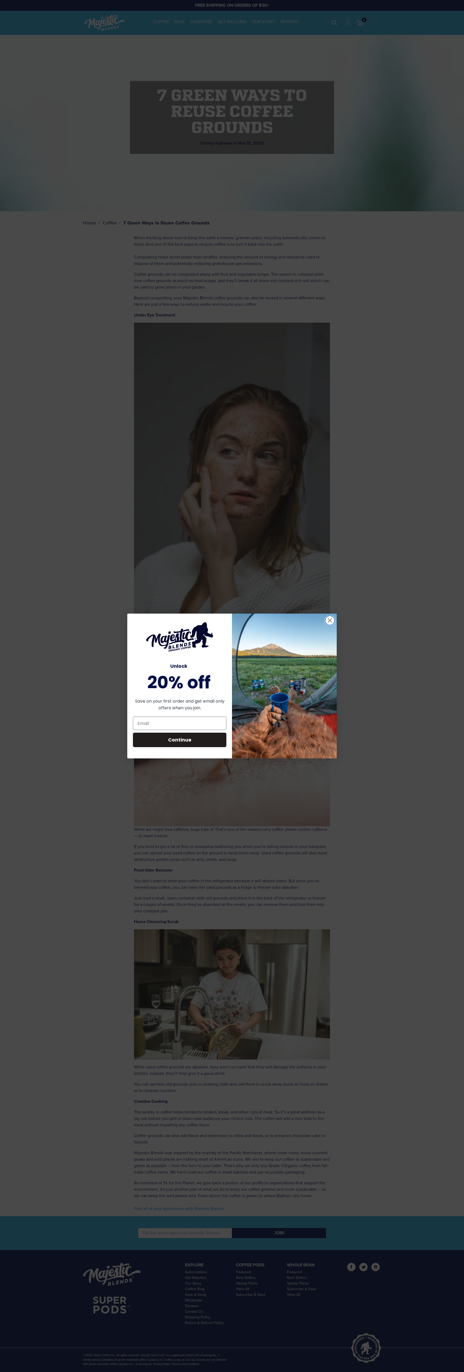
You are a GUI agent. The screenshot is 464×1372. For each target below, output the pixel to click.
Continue (179, 739)
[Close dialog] (330, 620)
